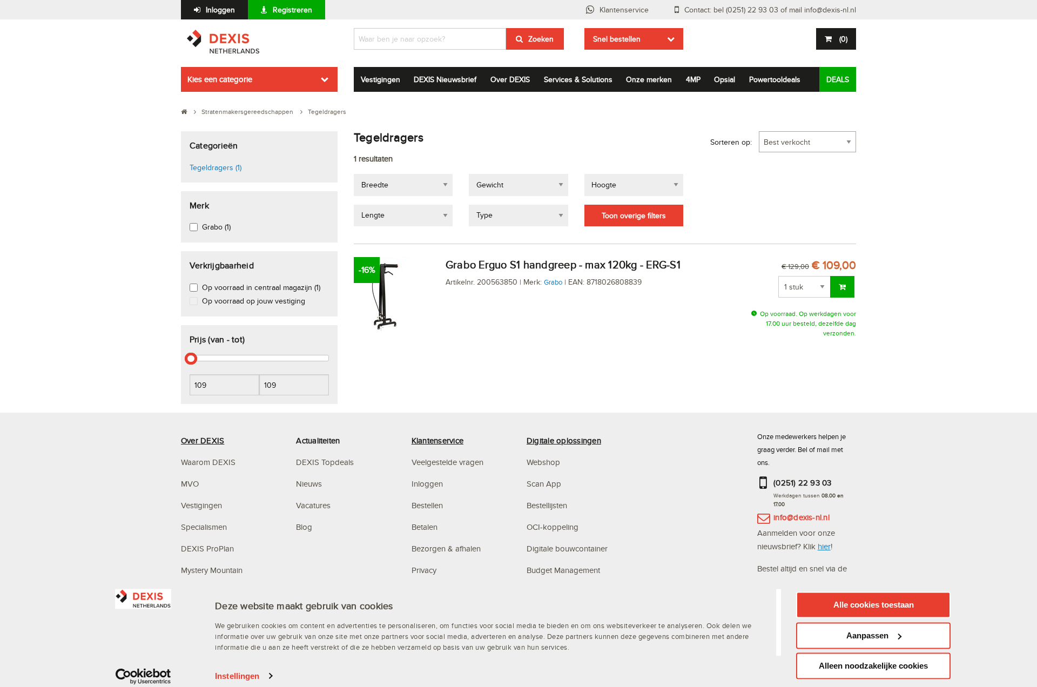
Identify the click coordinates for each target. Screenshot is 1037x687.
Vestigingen (380, 79)
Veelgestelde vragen (449, 462)
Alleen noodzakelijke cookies (873, 665)
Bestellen (427, 505)
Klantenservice (624, 9)
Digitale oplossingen (564, 440)
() (843, 38)
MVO (190, 483)
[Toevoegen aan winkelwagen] (842, 287)
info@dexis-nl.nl (801, 517)
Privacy (424, 570)
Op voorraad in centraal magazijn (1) (261, 287)
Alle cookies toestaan (873, 604)
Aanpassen (867, 635)
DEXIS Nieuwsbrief (445, 79)
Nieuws (309, 483)
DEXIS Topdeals (325, 462)
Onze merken (649, 79)
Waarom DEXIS (208, 462)
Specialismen (204, 527)
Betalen (424, 527)
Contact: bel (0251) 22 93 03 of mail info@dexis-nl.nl (770, 9)
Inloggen (220, 9)
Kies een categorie (219, 79)
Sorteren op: (731, 142)
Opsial (724, 79)
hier (824, 546)
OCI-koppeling (552, 527)
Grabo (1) (216, 226)
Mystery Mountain (212, 570)
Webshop (543, 462)
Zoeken (541, 38)
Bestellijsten (547, 505)
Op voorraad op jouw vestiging (253, 300)
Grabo (553, 282)
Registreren (292, 9)
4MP (693, 79)
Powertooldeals (774, 79)
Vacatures (313, 505)
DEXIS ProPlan (207, 548)
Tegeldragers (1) (215, 167)
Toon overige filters (634, 215)
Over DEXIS (510, 79)
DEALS (837, 79)
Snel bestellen (617, 38)
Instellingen (237, 676)
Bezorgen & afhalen (446, 548)
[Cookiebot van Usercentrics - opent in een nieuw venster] (143, 676)
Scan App (544, 483)
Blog (304, 527)
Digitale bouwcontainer (567, 548)
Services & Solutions (578, 79)
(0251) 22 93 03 (802, 482)
